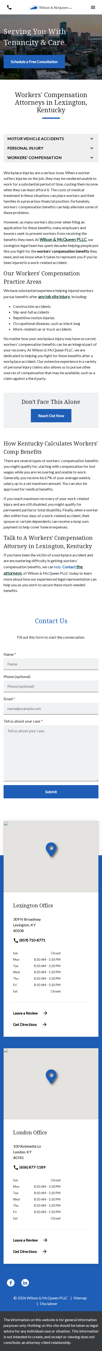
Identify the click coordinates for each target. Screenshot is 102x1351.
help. (65, 566)
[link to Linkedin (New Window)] (25, 1283)
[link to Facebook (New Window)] (10, 1283)
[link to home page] (51, 7)
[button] (9, 7)
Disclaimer (48, 1303)
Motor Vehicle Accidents (35, 138)
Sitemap (80, 1298)
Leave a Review (25, 1013)
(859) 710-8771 (32, 940)
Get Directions (25, 1024)
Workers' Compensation (34, 157)
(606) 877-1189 (32, 1167)
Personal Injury (25, 148)
